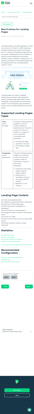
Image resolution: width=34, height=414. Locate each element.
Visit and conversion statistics (12, 239)
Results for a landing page (11, 241)
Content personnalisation (11, 261)
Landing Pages (27, 12)
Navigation (7, 24)
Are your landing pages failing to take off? (17, 244)
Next (28, 286)
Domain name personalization (12, 257)
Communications (14, 12)
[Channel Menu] (29, 410)
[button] (31, 3)
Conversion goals (8, 235)
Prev (5, 286)
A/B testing (6, 259)
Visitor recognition (8, 237)
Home (3, 12)
